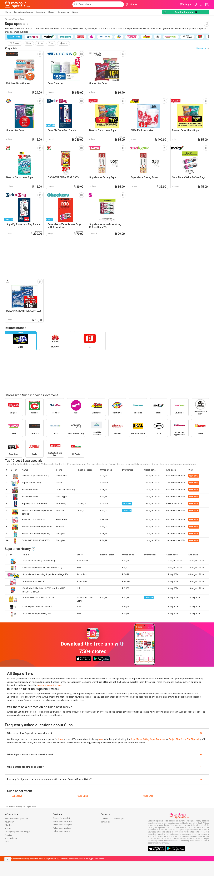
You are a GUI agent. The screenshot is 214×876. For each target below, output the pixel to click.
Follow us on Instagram (63, 825)
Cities (75, 12)
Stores (51, 12)
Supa (60, 739)
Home (8, 12)
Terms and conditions (68, 859)
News (7, 842)
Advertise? (9, 822)
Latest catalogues (23, 12)
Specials (40, 12)
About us (8, 835)
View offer (193, 476)
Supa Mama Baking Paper (143, 739)
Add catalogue (11, 838)
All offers (13, 19)
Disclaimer (53, 859)
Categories (63, 12)
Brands (8, 828)
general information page (49, 685)
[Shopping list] (207, 4)
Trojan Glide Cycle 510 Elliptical (184, 739)
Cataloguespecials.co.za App (17, 832)
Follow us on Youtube (62, 828)
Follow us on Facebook (63, 821)
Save (100, 739)
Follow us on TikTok (61, 831)
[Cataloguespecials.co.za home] (17, 4)
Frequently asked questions (16, 818)
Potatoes (160, 739)
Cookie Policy (98, 859)
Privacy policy (85, 859)
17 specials (11, 48)
